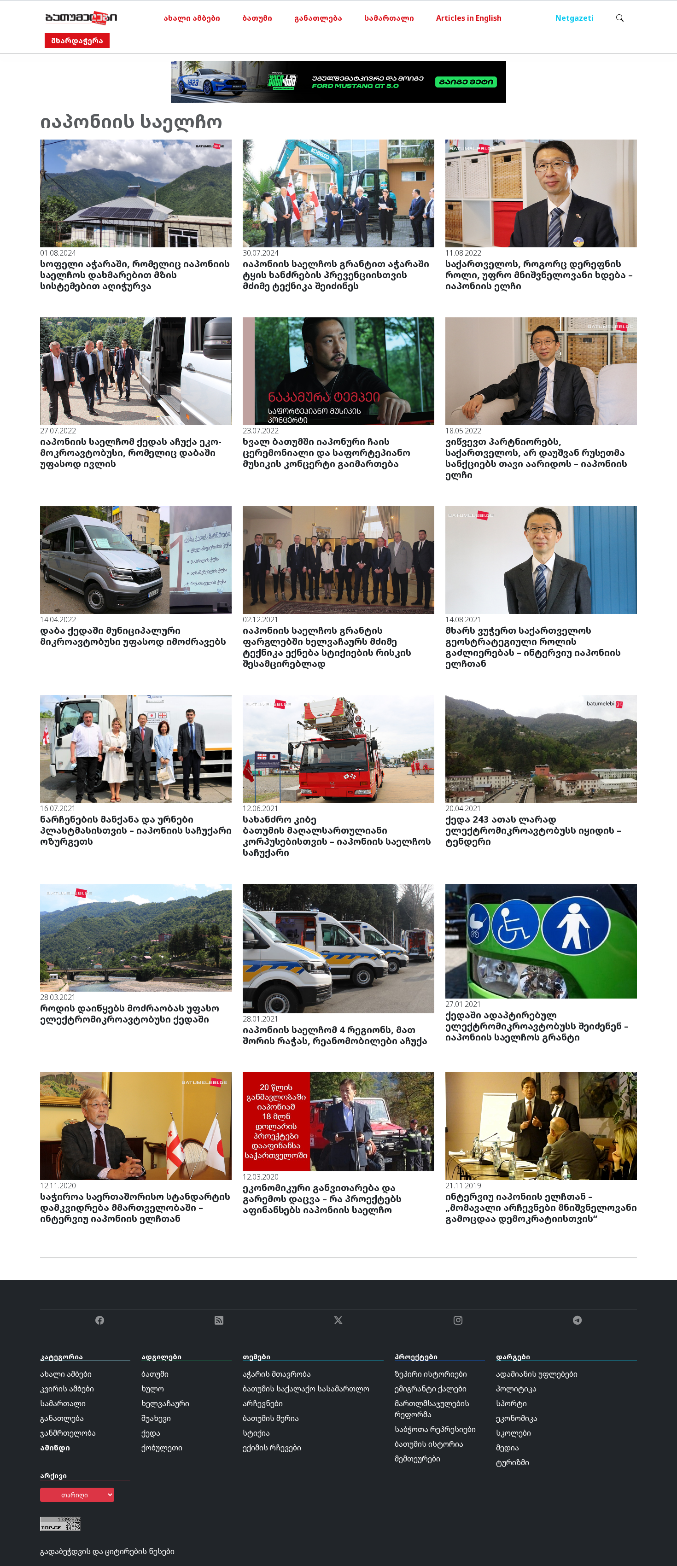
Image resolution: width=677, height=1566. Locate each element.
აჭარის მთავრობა (277, 1374)
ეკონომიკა (516, 1418)
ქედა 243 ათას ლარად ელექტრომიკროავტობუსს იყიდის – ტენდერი (533, 830)
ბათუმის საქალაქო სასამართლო (306, 1389)
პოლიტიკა (516, 1389)
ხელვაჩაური (165, 1403)
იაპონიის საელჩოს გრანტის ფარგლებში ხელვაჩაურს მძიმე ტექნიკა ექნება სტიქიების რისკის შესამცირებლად (327, 647)
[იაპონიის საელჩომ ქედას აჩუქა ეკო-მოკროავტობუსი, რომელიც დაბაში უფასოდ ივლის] (136, 370)
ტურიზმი (512, 1462)
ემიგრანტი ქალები (431, 1389)
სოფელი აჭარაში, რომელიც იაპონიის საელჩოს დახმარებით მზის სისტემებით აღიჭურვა (135, 274)
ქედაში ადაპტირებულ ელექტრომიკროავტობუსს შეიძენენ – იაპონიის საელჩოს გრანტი (537, 1026)
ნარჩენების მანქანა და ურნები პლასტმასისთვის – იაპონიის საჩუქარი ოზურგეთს (136, 830)
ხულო (152, 1389)
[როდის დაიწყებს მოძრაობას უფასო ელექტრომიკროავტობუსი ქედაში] (136, 937)
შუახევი (156, 1418)
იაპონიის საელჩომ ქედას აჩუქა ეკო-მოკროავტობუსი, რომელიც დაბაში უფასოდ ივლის (131, 452)
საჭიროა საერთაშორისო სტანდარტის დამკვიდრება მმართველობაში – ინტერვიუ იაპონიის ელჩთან (135, 1207)
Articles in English (469, 18)
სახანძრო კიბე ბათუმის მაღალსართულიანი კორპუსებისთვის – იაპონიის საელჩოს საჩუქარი (337, 836)
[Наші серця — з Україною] (81, 18)
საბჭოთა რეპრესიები (435, 1429)
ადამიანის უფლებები (537, 1374)
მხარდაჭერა (77, 40)
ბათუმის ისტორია (429, 1444)
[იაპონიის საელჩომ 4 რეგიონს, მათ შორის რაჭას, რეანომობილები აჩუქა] (338, 948)
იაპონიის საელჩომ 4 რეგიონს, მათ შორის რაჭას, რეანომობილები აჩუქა (335, 1035)
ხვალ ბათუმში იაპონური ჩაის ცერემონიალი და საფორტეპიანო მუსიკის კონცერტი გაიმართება (326, 452)
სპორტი (511, 1403)
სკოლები (513, 1433)
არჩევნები (263, 1403)
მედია (507, 1448)
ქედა (150, 1433)
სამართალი (389, 18)
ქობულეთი (161, 1448)
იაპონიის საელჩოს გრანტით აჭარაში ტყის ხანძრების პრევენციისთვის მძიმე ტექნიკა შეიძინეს (336, 274)
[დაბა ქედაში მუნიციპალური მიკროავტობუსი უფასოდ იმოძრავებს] (136, 559)
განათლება (318, 18)
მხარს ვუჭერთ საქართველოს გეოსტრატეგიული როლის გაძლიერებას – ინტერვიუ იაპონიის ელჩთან (533, 647)
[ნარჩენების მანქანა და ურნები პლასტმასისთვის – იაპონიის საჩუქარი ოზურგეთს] (136, 748)
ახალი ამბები (191, 18)
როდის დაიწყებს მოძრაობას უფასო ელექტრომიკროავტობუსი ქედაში (129, 1013)
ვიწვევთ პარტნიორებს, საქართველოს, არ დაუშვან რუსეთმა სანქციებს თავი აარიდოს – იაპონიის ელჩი (536, 458)
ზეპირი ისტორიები (431, 1374)
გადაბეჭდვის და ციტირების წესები (107, 1551)
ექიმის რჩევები (272, 1448)
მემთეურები (417, 1459)
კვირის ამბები (67, 1389)
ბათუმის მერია (271, 1418)
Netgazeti (574, 18)
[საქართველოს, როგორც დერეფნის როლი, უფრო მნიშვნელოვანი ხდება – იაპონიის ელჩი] (541, 192)
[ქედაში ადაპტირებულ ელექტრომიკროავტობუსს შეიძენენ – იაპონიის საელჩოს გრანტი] (541, 940)
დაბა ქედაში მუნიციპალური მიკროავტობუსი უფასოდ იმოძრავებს (133, 636)
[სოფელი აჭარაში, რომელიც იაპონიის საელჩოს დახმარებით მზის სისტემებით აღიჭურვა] (136, 192)
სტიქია (256, 1433)
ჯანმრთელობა (68, 1433)
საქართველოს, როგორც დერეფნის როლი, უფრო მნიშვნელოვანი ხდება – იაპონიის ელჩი (539, 274)
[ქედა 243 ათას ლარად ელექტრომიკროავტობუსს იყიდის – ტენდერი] (541, 748)
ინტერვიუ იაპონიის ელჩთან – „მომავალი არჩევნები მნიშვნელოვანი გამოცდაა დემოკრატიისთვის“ (541, 1207)
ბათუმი (257, 18)
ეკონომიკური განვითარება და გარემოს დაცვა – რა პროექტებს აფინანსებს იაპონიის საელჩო (322, 1198)
